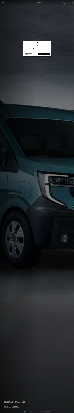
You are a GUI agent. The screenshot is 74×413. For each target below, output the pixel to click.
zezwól (47, 54)
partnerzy (30, 48)
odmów (41, 54)
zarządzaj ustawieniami (28, 54)
